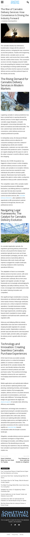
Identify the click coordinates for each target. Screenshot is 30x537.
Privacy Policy (15, 534)
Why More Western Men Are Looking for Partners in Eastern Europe (13, 504)
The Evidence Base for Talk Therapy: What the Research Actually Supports (14, 481)
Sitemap (21, 534)
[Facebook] (11, 525)
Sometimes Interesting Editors (9, 21)
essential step (12, 427)
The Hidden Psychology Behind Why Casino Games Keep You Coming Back (15, 485)
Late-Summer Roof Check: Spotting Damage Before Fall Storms (14, 476)
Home (2, 6)
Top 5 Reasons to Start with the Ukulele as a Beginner (22, 460)
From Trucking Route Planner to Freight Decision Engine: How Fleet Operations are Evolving (14, 472)
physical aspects (6, 402)
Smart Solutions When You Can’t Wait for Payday (7, 460)
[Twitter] (15, 525)
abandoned (26, 520)
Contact (8, 534)
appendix (7, 520)
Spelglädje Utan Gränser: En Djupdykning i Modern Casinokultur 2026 (13, 490)
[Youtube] (19, 525)
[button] (27, 2)
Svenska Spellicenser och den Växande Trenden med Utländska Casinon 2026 (14, 495)
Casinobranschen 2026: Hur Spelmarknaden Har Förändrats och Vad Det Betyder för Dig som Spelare (13, 499)
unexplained (18, 521)
